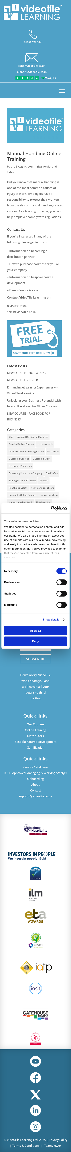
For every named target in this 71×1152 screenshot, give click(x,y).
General (44, 480)
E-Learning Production (20, 466)
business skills (45, 444)
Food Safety (52, 473)
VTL (13, 166)
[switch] (61, 582)
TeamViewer (52, 1146)
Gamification (35, 748)
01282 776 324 (33, 42)
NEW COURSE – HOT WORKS (26, 373)
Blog (39, 166)
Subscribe (35, 659)
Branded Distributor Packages (32, 436)
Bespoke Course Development (35, 742)
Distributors (35, 736)
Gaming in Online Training (22, 480)
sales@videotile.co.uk (31, 65)
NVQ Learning (43, 502)
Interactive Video (49, 495)
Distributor (53, 451)
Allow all (35, 630)
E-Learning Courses (19, 458)
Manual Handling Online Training (34, 156)
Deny (35, 641)
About (35, 785)
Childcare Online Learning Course (26, 451)
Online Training (35, 730)
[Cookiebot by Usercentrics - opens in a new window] (51, 508)
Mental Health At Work (21, 502)
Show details (51, 619)
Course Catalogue (35, 767)
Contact (35, 790)
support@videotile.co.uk (32, 72)
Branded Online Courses (21, 444)
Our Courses (35, 724)
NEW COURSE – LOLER (23, 380)
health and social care (42, 487)
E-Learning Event (41, 458)
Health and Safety (18, 487)
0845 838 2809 (17, 306)
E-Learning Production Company (25, 473)
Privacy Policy (58, 1140)
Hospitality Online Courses (22, 495)
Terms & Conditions (26, 1146)
